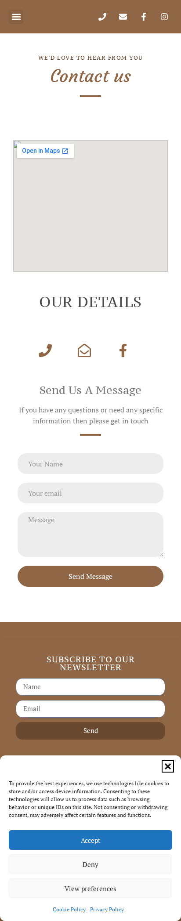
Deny (90, 864)
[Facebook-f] (144, 17)
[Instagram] (164, 17)
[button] (167, 766)
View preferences (90, 888)
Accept (91, 840)
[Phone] (102, 17)
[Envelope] (123, 17)
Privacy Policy (107, 909)
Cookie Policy (69, 909)
